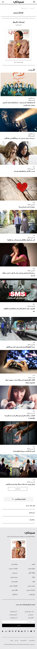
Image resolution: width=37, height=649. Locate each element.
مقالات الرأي (32, 573)
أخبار (34, 167)
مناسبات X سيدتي (13, 568)
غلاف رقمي (15, 590)
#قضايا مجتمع (18, 12)
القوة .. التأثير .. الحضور (30, 506)
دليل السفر (32, 594)
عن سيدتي (15, 573)
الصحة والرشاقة (13, 612)
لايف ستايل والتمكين (29, 612)
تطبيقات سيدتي (13, 586)
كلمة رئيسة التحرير (20, 499)
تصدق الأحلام (32, 513)
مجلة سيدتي (14, 564)
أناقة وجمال (30, 618)
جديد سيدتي (14, 577)
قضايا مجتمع (24, 8)
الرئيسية (32, 8)
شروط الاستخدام (32, 640)
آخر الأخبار (15, 594)
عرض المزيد (17, 489)
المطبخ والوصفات (13, 615)
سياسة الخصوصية (23, 640)
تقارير (33, 581)
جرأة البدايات (32, 520)
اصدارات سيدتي (30, 590)
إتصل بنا (11, 640)
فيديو (33, 564)
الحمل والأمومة (13, 618)
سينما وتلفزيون (31, 98)
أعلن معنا (16, 640)
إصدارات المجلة (18, 22)
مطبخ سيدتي (31, 568)
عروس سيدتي (31, 586)
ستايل (33, 577)
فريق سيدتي (14, 581)
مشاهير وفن (30, 615)
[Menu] (34, 2)
